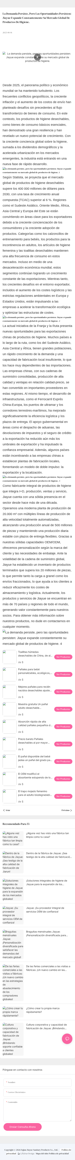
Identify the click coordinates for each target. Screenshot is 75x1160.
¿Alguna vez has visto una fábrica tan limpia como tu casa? (47, 835)
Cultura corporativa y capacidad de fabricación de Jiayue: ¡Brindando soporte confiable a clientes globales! (47, 1026)
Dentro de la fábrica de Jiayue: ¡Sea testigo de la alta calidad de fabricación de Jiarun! (48, 855)
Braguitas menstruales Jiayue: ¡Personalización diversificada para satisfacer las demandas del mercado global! (47, 933)
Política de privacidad (59, 1153)
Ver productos (63, 656)
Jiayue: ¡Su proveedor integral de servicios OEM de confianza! (45, 909)
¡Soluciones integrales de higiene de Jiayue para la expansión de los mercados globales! (46, 882)
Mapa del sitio (42, 1153)
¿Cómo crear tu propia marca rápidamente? (42, 1010)
